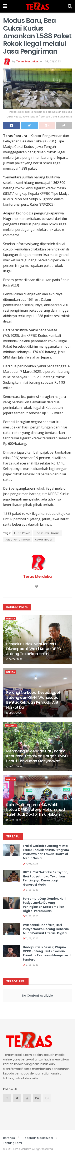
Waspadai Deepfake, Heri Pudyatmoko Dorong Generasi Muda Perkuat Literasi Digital (46, 929)
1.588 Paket (22, 533)
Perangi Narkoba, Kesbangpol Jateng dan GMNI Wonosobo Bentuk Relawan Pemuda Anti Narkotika (33, 700)
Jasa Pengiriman (17, 539)
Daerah (11, 725)
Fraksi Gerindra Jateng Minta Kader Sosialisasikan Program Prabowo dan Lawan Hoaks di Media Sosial (46, 852)
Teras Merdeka (27, 61)
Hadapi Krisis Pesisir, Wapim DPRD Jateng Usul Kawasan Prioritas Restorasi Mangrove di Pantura (47, 953)
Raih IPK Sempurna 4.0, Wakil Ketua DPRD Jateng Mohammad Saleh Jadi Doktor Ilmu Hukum (35, 809)
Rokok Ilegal (44, 539)
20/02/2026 (15, 766)
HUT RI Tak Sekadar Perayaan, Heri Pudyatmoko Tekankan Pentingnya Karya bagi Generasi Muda (45, 878)
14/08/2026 (31, 863)
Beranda (9, 1138)
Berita (10, 618)
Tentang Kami (12, 1143)
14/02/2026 (14, 820)
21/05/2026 (15, 713)
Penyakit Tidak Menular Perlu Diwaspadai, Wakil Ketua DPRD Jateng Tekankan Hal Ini (33, 648)
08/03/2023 (53, 61)
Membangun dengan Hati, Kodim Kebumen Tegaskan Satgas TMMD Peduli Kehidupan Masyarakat (37, 756)
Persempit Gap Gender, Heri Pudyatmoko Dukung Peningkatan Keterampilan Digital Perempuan (44, 904)
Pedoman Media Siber (38, 1138)
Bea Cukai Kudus (47, 533)
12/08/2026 (31, 889)
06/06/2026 (15, 659)
